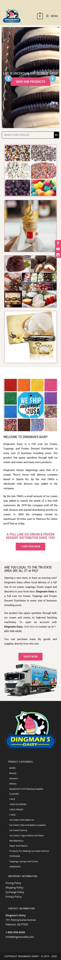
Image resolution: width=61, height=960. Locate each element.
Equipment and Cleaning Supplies (26, 788)
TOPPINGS (14, 856)
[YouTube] (58, 249)
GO (56, 135)
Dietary (13, 783)
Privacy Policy (14, 896)
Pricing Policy (13, 883)
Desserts (13, 778)
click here (29, 626)
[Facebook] (58, 243)
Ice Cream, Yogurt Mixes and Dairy (26, 835)
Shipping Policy (14, 887)
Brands (12, 773)
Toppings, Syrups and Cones (23, 861)
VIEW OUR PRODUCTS (30, 83)
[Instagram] (58, 255)
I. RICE (12, 814)
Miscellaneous (16, 840)
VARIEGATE (15, 866)
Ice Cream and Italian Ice (21, 819)
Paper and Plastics (18, 845)
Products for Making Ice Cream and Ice (29, 850)
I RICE (12, 799)
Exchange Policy (15, 892)
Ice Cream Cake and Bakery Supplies (27, 825)
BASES (12, 767)
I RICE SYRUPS (16, 809)
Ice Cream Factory (18, 830)
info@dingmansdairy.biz (20, 936)
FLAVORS (14, 793)
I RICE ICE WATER (17, 804)
